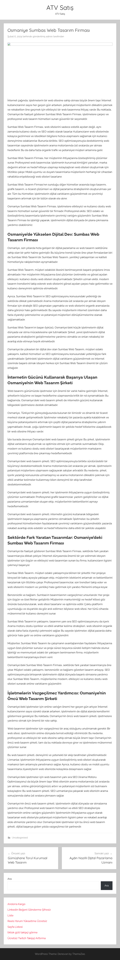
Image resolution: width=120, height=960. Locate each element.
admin (49, 36)
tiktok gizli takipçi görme (23, 932)
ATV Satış (60, 7)
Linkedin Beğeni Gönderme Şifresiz (29, 909)
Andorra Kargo (16, 904)
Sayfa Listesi (15, 926)
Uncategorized (20, 837)
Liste (10, 915)
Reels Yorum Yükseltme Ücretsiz (27, 921)
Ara (10, 878)
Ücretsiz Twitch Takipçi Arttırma (27, 938)
